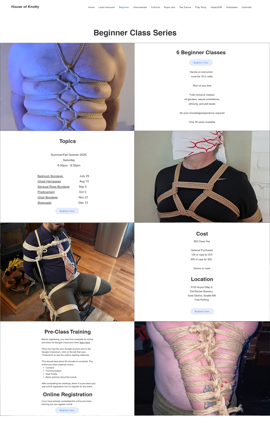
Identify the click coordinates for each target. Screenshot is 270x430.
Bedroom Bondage (51, 176)
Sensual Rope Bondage (53, 186)
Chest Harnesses (49, 181)
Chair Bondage (48, 197)
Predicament (46, 192)
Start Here (85, 342)
